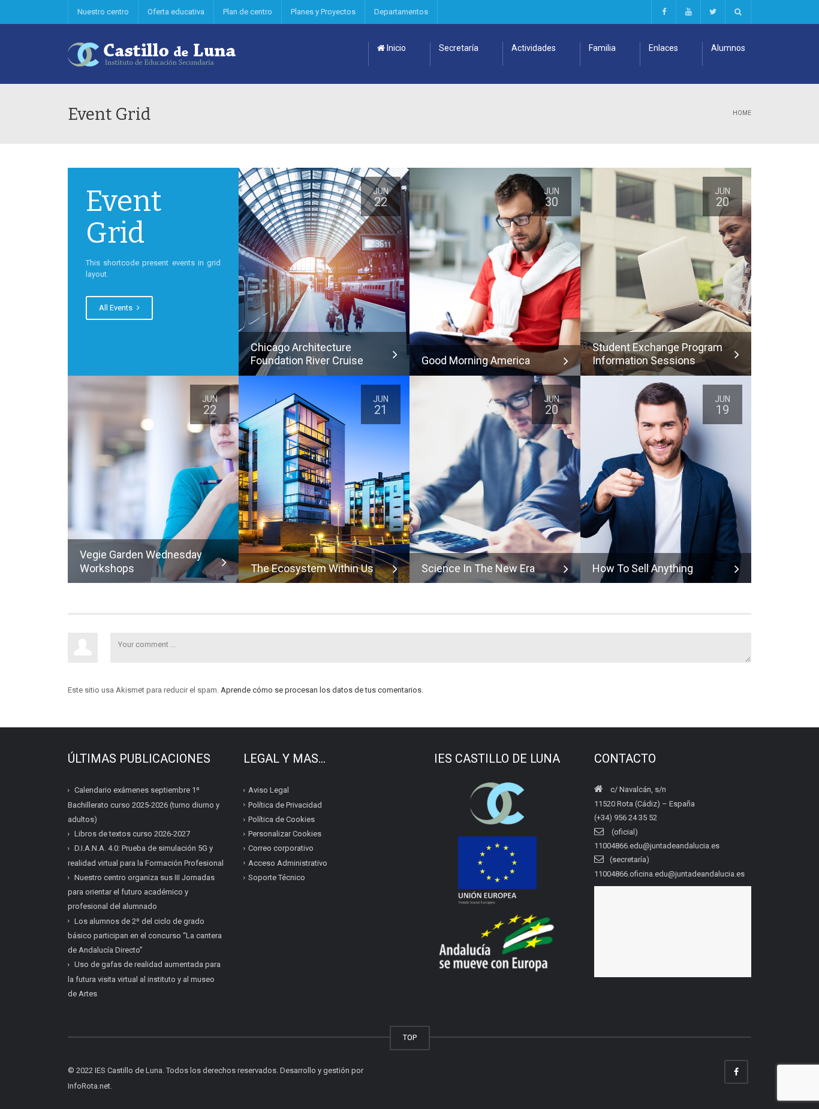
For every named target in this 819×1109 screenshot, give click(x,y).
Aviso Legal (268, 789)
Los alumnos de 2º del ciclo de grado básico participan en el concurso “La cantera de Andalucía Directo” (145, 936)
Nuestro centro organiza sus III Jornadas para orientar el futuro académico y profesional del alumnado (141, 892)
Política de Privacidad (285, 804)
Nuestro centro (103, 11)
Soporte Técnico (276, 877)
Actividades (533, 48)
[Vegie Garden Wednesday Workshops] (153, 479)
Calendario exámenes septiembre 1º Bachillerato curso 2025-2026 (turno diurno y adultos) (143, 804)
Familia (602, 48)
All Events (116, 307)
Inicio (395, 48)
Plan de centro (247, 11)
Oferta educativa (175, 11)
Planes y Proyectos (323, 11)
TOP (410, 1037)
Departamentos (401, 11)
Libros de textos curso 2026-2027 (132, 833)
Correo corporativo (281, 848)
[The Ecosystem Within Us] (324, 479)
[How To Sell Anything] (665, 479)
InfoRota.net (89, 1085)
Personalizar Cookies (284, 833)
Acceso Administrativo (287, 863)
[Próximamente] (688, 12)
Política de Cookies (281, 819)
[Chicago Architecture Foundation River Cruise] (324, 271)
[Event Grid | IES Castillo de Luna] (152, 53)
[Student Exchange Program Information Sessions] (665, 271)
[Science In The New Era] (495, 479)
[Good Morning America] (495, 271)
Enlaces (663, 48)
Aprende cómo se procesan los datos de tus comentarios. (322, 689)
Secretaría (458, 48)
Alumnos (728, 48)
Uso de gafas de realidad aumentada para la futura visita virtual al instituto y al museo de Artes (144, 979)
